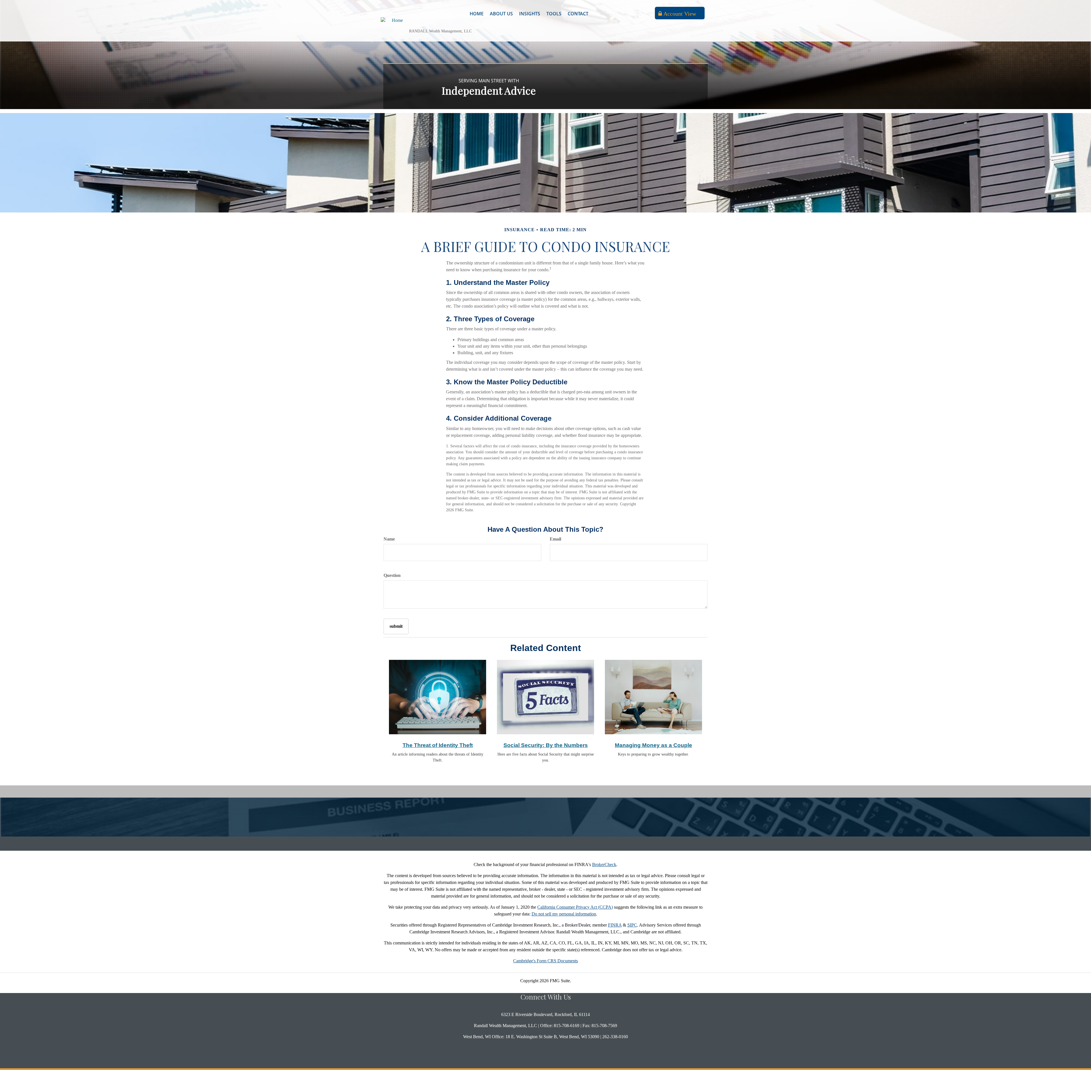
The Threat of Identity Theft (438, 745)
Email (555, 539)
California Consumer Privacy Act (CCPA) (575, 907)
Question (392, 575)
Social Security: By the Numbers (545, 745)
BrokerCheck (604, 864)
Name (389, 539)
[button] (501, 13)
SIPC (632, 925)
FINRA (615, 925)
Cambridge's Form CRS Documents (545, 960)
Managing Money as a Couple (653, 745)
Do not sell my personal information (564, 914)
